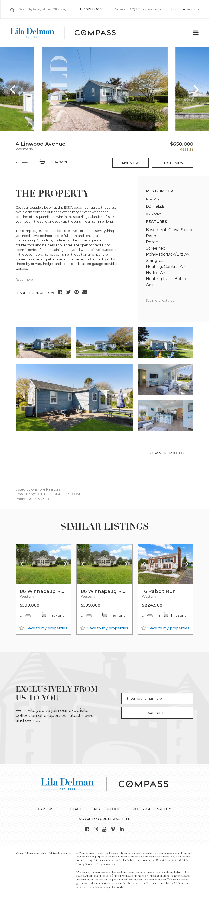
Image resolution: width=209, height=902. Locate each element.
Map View (130, 163)
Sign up (192, 9)
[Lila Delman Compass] (69, 33)
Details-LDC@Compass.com (137, 9)
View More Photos (166, 453)
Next (196, 89)
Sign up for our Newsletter (104, 819)
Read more (24, 279)
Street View (173, 163)
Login (176, 9)
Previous (12, 89)
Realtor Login (107, 809)
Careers (45, 809)
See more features (160, 300)
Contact (73, 809)
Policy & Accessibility (152, 809)
